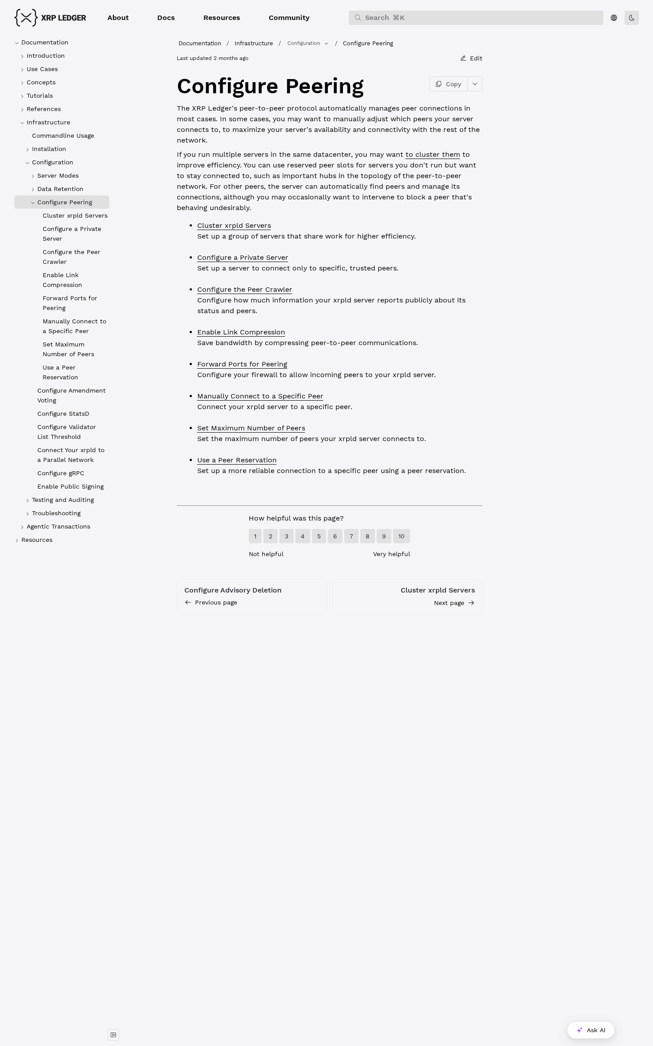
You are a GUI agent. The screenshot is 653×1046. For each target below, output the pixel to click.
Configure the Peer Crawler (244, 289)
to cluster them (433, 154)
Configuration (303, 43)
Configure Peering (368, 43)
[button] (118, 17)
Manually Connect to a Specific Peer (260, 396)
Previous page (216, 602)
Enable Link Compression (241, 332)
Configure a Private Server (242, 257)
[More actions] (475, 83)
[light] (632, 18)
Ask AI (596, 1030)
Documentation (200, 43)
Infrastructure (254, 43)
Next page (449, 602)
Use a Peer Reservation (237, 460)
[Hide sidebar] (113, 1035)
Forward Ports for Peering (242, 364)
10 (401, 536)
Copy (453, 83)
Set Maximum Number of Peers (251, 428)
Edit (476, 58)
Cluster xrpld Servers (234, 225)
